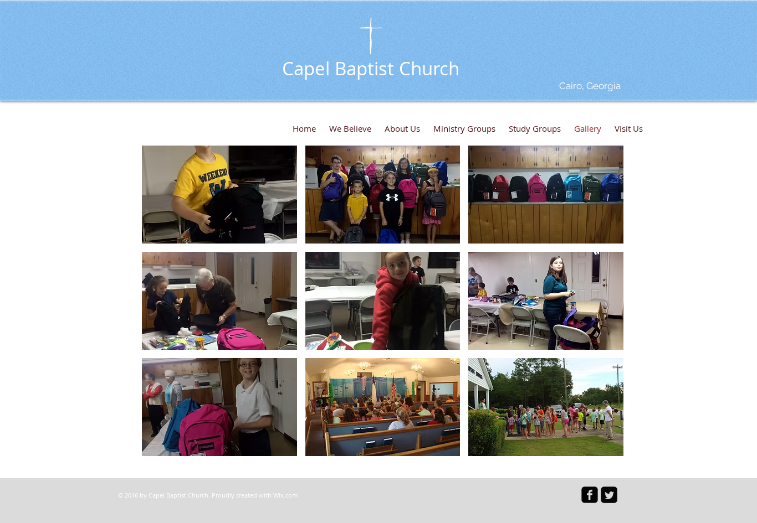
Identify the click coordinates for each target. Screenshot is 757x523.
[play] (600, 446)
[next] (603, 307)
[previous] (162, 307)
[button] (219, 195)
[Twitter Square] (609, 494)
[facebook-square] (589, 494)
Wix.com (285, 495)
